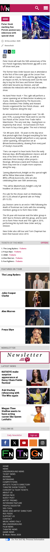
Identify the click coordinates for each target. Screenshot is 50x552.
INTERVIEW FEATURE (12, 503)
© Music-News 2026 (12, 534)
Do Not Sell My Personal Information (27, 539)
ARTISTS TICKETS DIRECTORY (16, 484)
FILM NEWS (8, 526)
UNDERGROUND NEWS (13, 471)
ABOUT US (8, 492)
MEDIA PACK (8, 495)
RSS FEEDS (8, 513)
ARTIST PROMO (10, 500)
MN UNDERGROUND (12, 524)
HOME (6, 466)
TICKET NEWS (9, 474)
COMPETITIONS (10, 482)
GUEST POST (9, 497)
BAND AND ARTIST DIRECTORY (17, 511)
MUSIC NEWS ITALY (12, 521)
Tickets (22, 248)
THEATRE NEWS (10, 529)
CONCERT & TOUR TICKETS (15, 489)
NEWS (5, 468)
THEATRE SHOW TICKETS (14, 487)
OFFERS (44, 243)
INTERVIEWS (8, 479)
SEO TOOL (7, 508)
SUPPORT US (9, 516)
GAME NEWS (8, 532)
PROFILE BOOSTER (11, 505)
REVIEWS (7, 476)
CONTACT (7, 518)
